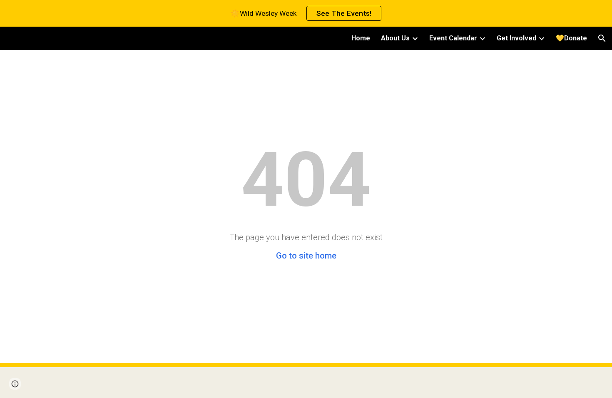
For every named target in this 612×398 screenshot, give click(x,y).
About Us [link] (395, 38)
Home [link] (360, 38)
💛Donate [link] (571, 38)
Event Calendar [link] (453, 38)
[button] (602, 38)
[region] (306, 13)
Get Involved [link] (516, 38)
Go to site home (306, 256)
